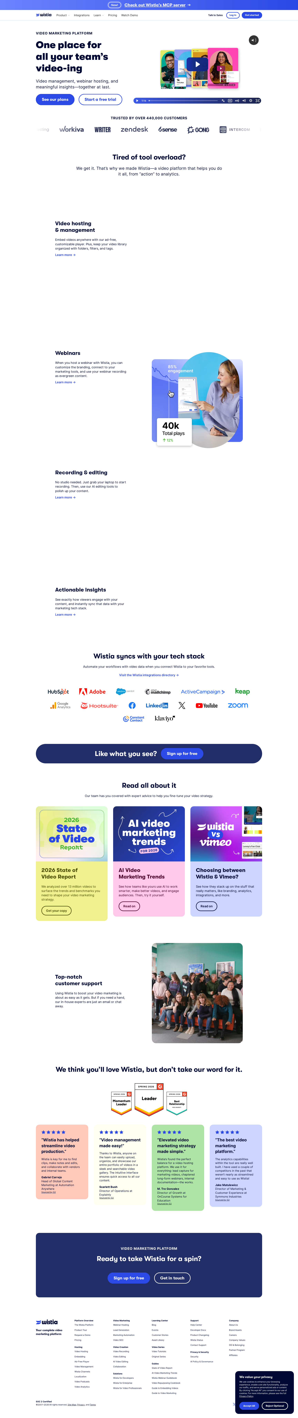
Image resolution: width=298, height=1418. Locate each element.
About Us (233, 1325)
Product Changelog (199, 1335)
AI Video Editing (120, 1361)
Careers (233, 1335)
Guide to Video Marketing (164, 1393)
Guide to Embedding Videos (165, 1388)
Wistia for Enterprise (122, 1383)
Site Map (72, 1404)
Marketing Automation (124, 1335)
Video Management (83, 1366)
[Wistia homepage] (44, 15)
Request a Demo (82, 1335)
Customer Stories (160, 1335)
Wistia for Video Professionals (127, 1388)
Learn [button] (97, 15)
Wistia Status (196, 1340)
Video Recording (121, 1351)
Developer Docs (198, 1330)
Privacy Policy (246, 1396)
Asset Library (158, 1340)
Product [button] (61, 15)
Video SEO (118, 1340)
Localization (80, 1376)
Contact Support (198, 1345)
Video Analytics (82, 1386)
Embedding (79, 1356)
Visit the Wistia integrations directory (147, 675)
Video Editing (119, 1356)
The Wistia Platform (83, 1325)
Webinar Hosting (121, 1325)
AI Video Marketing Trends (164, 1373)
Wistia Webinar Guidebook (164, 1378)
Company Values (237, 1340)
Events (155, 1330)
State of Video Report (162, 1368)
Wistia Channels (82, 1371)
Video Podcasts (82, 1381)
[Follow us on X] (234, 1405)
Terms (93, 1404)
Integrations (82, 15)
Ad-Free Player (81, 1361)
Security (194, 1356)
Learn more (63, 255)
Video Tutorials (159, 1351)
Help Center (196, 1325)
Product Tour (80, 1330)
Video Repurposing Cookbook (166, 1383)
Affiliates (233, 1355)
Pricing (112, 15)
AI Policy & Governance (201, 1361)
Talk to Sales (215, 15)
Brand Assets (235, 1330)
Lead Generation (121, 1330)
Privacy (81, 1404)
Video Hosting (81, 1351)
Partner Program (237, 1350)
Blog (154, 1325)
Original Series (159, 1356)
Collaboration (119, 1366)
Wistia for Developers (123, 1378)
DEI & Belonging (236, 1345)
